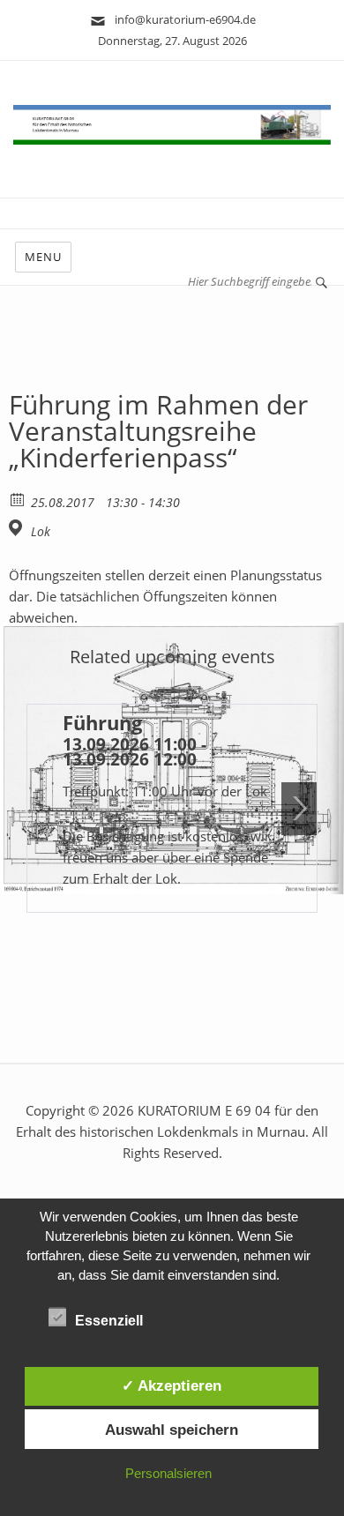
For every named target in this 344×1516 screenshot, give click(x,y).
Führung (102, 722)
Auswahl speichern (171, 1430)
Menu (43, 257)
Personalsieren (168, 1473)
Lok (40, 532)
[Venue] (18, 527)
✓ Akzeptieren (171, 1385)
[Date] (18, 498)
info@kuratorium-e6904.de (181, 19)
